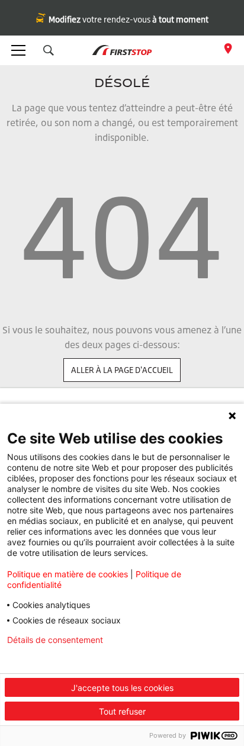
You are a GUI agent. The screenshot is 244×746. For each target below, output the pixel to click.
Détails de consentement (55, 640)
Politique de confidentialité (58, 659)
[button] (48, 50)
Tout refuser (122, 711)
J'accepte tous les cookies (122, 688)
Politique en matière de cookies (67, 574)
